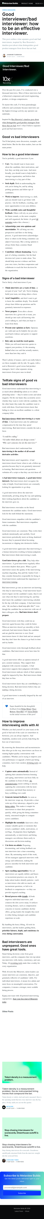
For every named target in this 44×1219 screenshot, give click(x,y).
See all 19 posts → (10, 1054)
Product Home (27, 3)
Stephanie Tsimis (12, 1160)
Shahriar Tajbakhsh (14, 54)
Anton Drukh (33, 711)
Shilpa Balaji (26, 709)
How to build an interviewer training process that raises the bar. (20, 1044)
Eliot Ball (20, 711)
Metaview (9, 1106)
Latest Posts (19, 1211)
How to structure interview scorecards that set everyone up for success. (21, 1033)
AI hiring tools (32, 762)
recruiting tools (16, 963)
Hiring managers (8, 10)
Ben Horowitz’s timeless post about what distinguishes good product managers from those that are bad (21, 122)
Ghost (27, 1211)
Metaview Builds (19, 1208)
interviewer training (9, 582)
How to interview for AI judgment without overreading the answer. (19, 1022)
